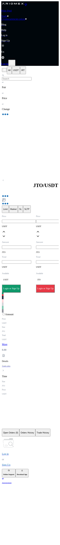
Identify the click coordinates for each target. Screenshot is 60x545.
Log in (4, 63)
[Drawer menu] (11, 63)
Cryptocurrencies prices (13, 19)
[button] (30, 55)
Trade (4, 16)
